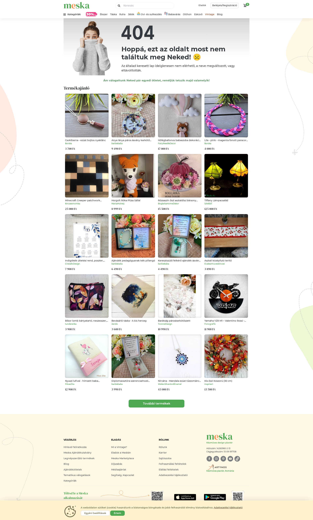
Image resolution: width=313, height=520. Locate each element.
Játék (131, 14)
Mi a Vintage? (119, 447)
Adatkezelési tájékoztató (173, 475)
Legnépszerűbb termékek (79, 458)
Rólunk (163, 447)
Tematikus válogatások (77, 475)
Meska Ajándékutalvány (77, 452)
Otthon (187, 14)
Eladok (202, 5)
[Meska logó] (77, 5)
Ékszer (104, 14)
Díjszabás (116, 463)
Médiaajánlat (118, 469)
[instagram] (216, 459)
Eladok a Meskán (121, 452)
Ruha (122, 14)
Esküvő (198, 14)
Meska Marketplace (122, 458)
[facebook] (209, 459)
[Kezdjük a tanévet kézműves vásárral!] (91, 14)
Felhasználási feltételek (172, 463)
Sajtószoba (165, 458)
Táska (113, 14)
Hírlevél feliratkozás (75, 447)
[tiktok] (237, 459)
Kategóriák (70, 480)
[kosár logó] (245, 5)
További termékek (156, 403)
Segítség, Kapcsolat (122, 475)
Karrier (163, 452)
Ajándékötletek (73, 469)
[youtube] (230, 459)
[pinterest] (223, 459)
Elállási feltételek (169, 469)
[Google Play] (185, 497)
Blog (220, 14)
